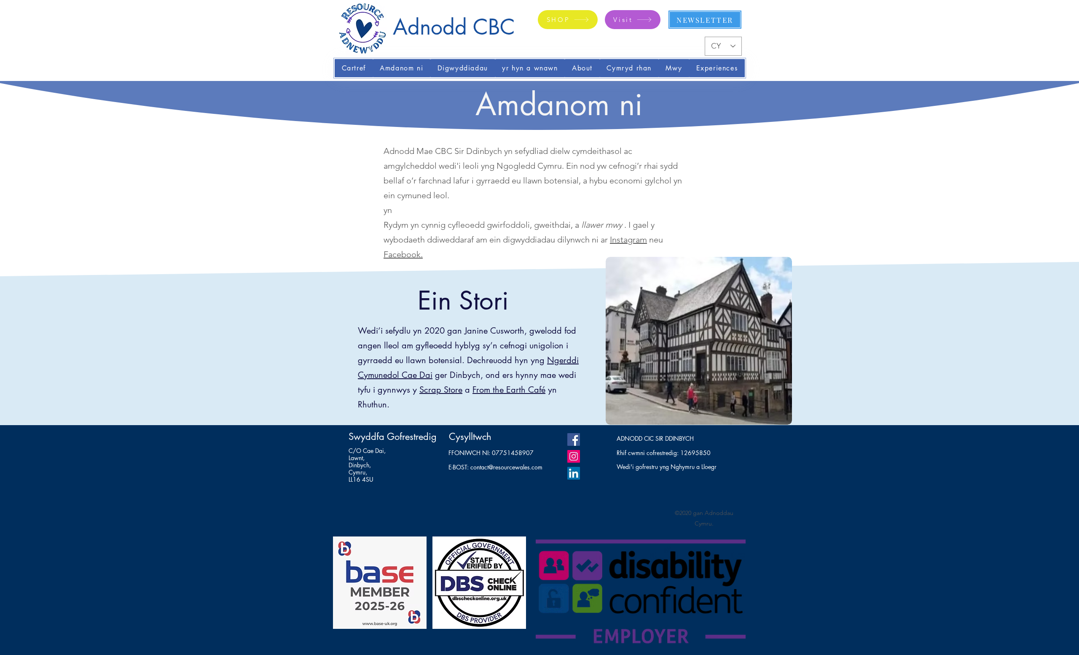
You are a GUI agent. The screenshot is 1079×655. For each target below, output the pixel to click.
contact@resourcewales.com (506, 467)
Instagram (628, 240)
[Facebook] (573, 439)
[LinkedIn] (573, 473)
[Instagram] (573, 456)
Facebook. (403, 254)
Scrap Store (440, 389)
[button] (401, 68)
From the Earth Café (508, 389)
